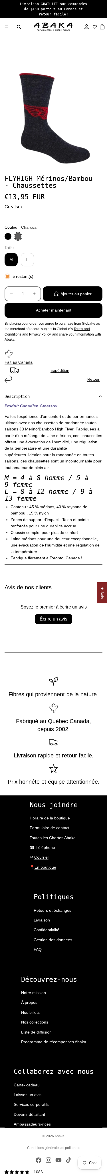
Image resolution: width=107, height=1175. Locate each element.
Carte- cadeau (27, 1085)
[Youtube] (58, 1160)
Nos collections (34, 1022)
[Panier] (102, 27)
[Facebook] (38, 1160)
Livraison (30, 4)
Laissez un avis (27, 1094)
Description (17, 396)
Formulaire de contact (49, 827)
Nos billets (30, 1012)
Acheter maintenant (53, 310)
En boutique (45, 867)
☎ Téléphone (42, 847)
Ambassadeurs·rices (32, 1124)
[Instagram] (48, 1160)
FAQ (38, 949)
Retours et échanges (52, 910)
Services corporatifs (31, 1104)
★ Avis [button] (102, 592)
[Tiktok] (68, 1160)
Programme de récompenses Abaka (53, 1042)
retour (45, 14)
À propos (29, 1002)
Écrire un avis (53, 619)
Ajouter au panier (76, 294)
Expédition (60, 370)
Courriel (41, 857)
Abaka (59, 1136)
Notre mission (33, 992)
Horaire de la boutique (50, 818)
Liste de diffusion (36, 1032)
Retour (93, 379)
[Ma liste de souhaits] (95, 27)
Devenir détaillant (29, 1114)
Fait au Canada (19, 362)
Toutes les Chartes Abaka (53, 837)
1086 (38, 1172)
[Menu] (6, 26)
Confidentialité (46, 929)
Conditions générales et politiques (53, 1148)
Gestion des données (53, 939)
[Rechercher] (19, 27)
